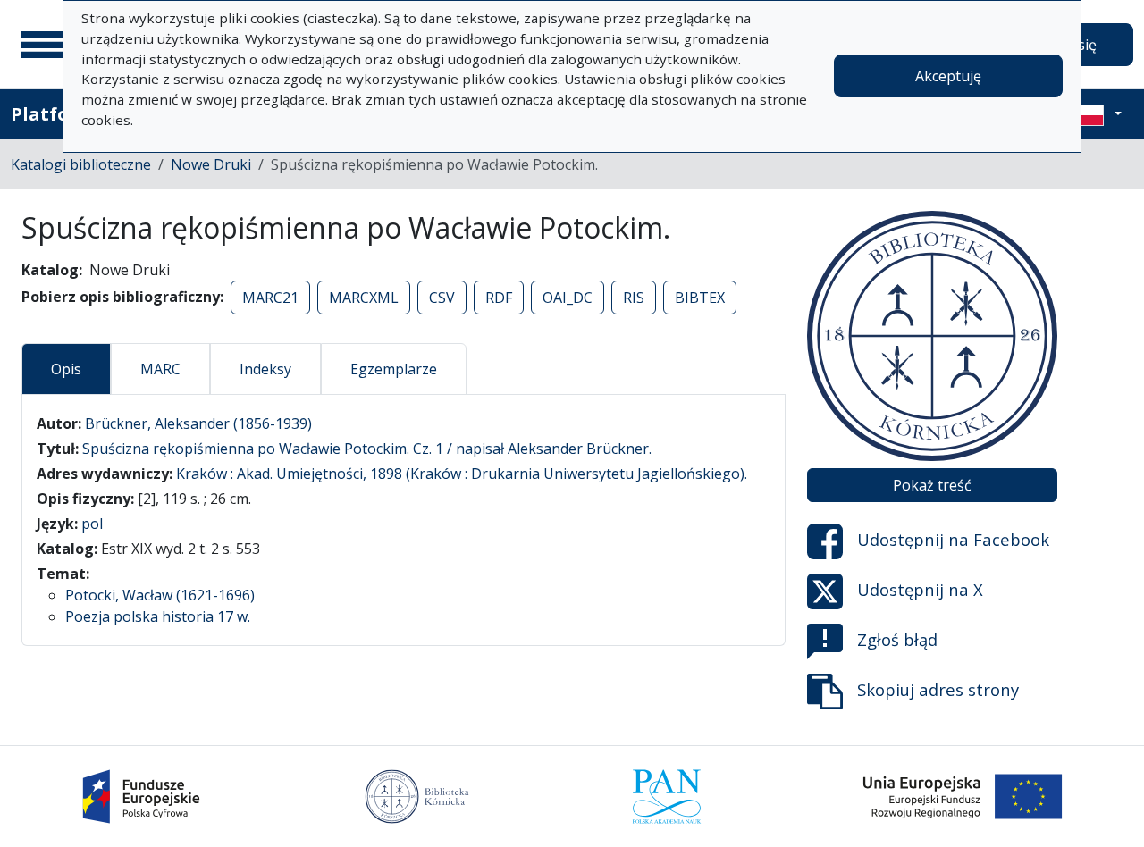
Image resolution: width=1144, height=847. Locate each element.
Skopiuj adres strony (938, 689)
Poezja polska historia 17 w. (157, 616)
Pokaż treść (932, 485)
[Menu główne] (44, 44)
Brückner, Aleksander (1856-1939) (198, 423)
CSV (442, 297)
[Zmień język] (1096, 114)
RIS (633, 297)
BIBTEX (700, 297)
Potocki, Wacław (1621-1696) (160, 595)
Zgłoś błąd (897, 639)
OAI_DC (568, 297)
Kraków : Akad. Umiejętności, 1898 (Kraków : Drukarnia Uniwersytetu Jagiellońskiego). (461, 473)
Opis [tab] (66, 369)
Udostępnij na (953, 539)
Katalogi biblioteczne (81, 164)
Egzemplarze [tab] (393, 369)
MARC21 (270, 297)
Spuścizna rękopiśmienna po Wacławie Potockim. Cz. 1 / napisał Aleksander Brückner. (367, 448)
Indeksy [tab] (265, 369)
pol (92, 523)
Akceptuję (948, 76)
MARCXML (364, 297)
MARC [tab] (160, 369)
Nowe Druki (211, 164)
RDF (498, 297)
